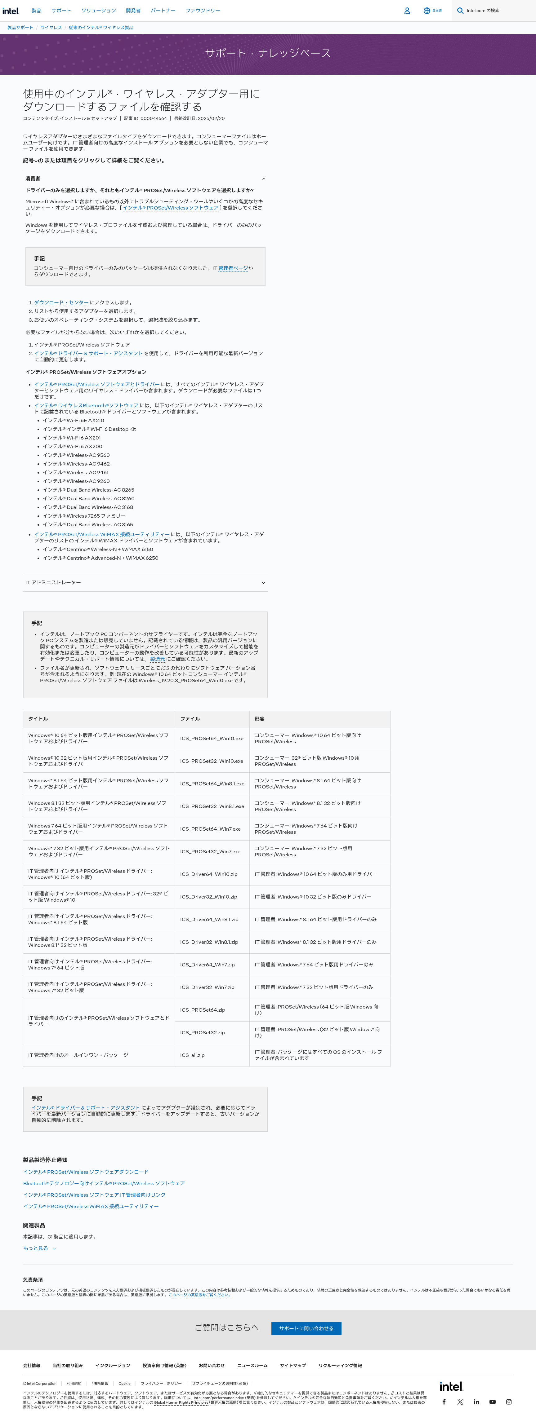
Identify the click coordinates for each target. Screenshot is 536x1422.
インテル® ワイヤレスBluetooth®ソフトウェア (86, 405)
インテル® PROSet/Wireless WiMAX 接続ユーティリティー (102, 534)
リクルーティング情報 (340, 1365)
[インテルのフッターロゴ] (452, 1386)
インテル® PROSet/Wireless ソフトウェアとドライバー (97, 384)
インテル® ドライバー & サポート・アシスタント (88, 353)
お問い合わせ (212, 1365)
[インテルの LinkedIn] (476, 1401)
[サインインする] (408, 11)
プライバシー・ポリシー (161, 1383)
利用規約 (74, 1383)
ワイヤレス (51, 27)
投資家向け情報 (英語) (164, 1365)
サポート (61, 10)
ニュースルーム (252, 1365)
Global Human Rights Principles (181, 1402)
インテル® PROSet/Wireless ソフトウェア (171, 208)
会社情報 (31, 1365)
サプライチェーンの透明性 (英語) (220, 1383)
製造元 (157, 659)
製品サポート (20, 27)
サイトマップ (293, 1365)
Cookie (124, 1383)
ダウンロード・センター (61, 302)
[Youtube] (492, 1401)
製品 (37, 10)
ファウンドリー (202, 10)
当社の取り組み (68, 1365)
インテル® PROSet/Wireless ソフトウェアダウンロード (86, 1172)
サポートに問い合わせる (306, 1328)
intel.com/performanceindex (219, 1397)
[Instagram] (508, 1401)
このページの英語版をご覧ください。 (200, 1294)
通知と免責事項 (347, 1397)
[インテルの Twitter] (460, 1401)
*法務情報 (100, 1383)
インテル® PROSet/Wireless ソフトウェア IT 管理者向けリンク (94, 1195)
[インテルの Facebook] (444, 1401)
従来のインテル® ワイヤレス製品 (101, 27)
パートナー (163, 10)
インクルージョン (113, 1365)
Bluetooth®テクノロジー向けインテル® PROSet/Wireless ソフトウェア (104, 1183)
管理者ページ (233, 268)
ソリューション (98, 10)
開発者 (133, 10)
